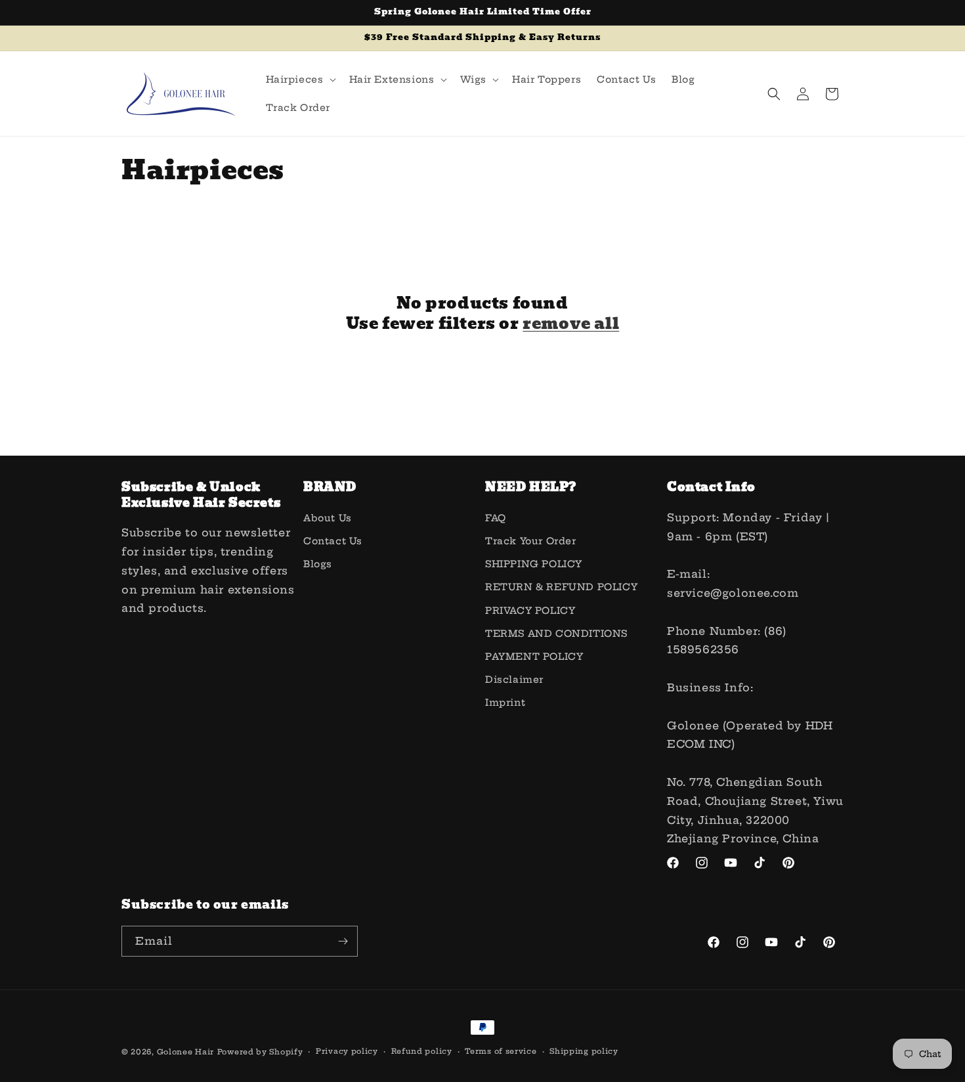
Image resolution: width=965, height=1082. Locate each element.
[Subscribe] (342, 941)
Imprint (505, 702)
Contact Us (332, 541)
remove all (571, 323)
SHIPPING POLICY (533, 564)
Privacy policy (347, 1051)
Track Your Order (530, 541)
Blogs (317, 564)
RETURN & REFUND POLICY (561, 587)
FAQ (495, 518)
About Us (327, 518)
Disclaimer (514, 679)
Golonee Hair (185, 1051)
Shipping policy (583, 1051)
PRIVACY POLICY (530, 611)
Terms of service (500, 1051)
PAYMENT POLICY (534, 656)
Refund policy (421, 1051)
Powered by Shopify (260, 1051)
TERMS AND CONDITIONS (556, 633)
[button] (299, 79)
